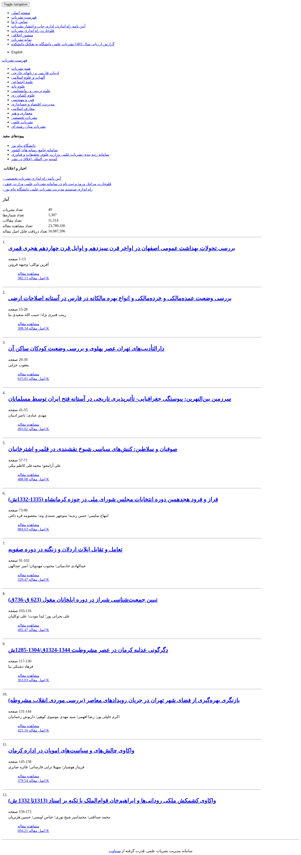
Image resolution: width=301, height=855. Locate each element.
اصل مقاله (33, 278)
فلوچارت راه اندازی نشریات (32, 31)
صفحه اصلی (20, 13)
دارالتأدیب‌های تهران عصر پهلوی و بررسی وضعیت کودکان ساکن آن (86, 348)
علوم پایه (18, 86)
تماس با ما (19, 22)
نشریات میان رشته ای (28, 127)
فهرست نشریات (24, 17)
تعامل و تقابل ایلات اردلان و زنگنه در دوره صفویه (65, 549)
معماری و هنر (21, 113)
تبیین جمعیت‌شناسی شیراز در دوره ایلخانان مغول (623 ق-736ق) (83, 600)
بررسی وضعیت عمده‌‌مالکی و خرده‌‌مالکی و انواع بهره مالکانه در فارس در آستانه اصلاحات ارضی (120, 298)
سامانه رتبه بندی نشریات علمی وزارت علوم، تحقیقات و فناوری (60, 154)
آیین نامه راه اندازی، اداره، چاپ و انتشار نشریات (48, 26)
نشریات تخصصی (24, 118)
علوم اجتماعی (22, 82)
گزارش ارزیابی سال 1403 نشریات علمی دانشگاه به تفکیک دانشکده (63, 44)
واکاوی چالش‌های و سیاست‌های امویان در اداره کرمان (71, 750)
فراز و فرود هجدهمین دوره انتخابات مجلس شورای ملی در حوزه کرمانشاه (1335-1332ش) (113, 499)
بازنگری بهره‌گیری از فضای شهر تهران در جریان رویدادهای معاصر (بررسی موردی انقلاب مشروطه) (124, 700)
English (17, 52)
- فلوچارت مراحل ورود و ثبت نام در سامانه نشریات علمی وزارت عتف (57, 184)
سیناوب (115, 851)
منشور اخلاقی (22, 35)
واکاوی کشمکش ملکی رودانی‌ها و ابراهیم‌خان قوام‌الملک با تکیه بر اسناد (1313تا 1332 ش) (112, 800)
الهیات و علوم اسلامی (28, 77)
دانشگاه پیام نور (23, 146)
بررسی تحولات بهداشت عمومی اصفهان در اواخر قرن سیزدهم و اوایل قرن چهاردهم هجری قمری (121, 248)
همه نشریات (20, 68)
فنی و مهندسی (22, 100)
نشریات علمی (22, 122)
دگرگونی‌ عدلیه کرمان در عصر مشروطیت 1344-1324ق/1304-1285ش (88, 650)
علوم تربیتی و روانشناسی (31, 91)
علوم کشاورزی (23, 95)
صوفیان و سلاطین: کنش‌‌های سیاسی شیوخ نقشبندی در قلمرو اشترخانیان (92, 449)
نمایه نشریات (21, 40)
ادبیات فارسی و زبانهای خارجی (35, 73)
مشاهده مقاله (28, 274)
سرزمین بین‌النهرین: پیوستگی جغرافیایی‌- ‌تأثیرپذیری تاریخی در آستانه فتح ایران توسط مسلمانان (119, 399)
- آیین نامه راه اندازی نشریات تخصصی (32, 178)
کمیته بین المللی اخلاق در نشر (34, 159)
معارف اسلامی (23, 109)
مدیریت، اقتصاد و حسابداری (33, 104)
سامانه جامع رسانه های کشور (34, 150)
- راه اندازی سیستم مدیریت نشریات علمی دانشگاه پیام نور (48, 189)
